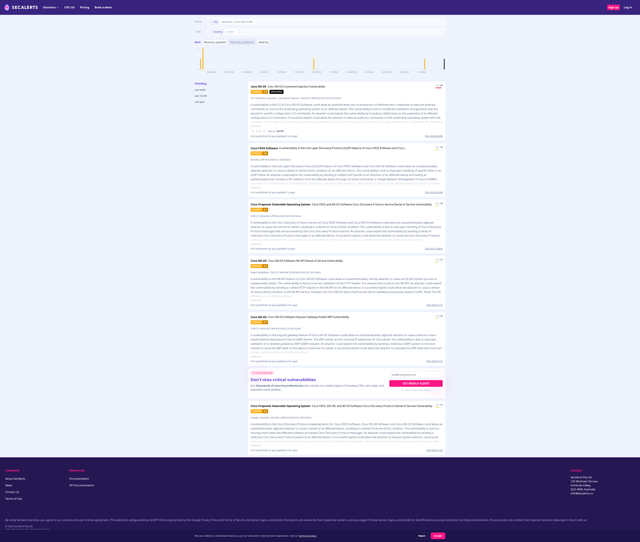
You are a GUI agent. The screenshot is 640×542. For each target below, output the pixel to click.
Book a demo (103, 7)
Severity (263, 42)
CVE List (69, 7)
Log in (628, 7)
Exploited (276, 91)
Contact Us (12, 492)
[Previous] (253, 131)
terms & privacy (307, 535)
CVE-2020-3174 (434, 361)
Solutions (49, 7)
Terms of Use (13, 498)
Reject (421, 535)
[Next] (264, 131)
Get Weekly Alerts (416, 383)
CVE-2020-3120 (434, 450)
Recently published (242, 42)
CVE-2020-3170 (434, 305)
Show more (256, 126)
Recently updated (215, 42)
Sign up (613, 7)
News (8, 485)
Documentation (79, 478)
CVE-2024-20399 (434, 136)
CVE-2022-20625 (434, 248)
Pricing (84, 7)
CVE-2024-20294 (434, 192)
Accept (438, 535)
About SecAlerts (15, 478)
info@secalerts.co (582, 493)
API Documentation (81, 485)
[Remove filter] (211, 22)
